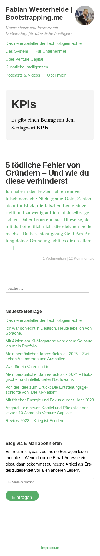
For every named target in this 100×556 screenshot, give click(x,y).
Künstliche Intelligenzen (27, 67)
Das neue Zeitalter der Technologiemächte (44, 43)
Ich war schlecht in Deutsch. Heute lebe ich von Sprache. (49, 330)
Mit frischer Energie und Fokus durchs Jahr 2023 (50, 400)
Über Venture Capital (24, 59)
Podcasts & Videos (23, 75)
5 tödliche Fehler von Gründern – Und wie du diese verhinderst (47, 173)
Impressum (50, 548)
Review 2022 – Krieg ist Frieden (34, 420)
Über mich (56, 75)
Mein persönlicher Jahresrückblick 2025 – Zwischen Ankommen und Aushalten (48, 356)
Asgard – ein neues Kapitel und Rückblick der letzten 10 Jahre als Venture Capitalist (47, 410)
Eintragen (22, 497)
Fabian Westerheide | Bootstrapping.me (39, 13)
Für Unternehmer (50, 51)
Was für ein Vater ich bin (27, 366)
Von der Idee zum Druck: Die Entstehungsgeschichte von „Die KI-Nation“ (47, 390)
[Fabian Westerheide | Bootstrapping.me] (84, 18)
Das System (17, 51)
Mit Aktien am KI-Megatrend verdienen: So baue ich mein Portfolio (49, 343)
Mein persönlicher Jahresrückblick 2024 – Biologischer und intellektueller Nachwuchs (49, 377)
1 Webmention (54, 258)
